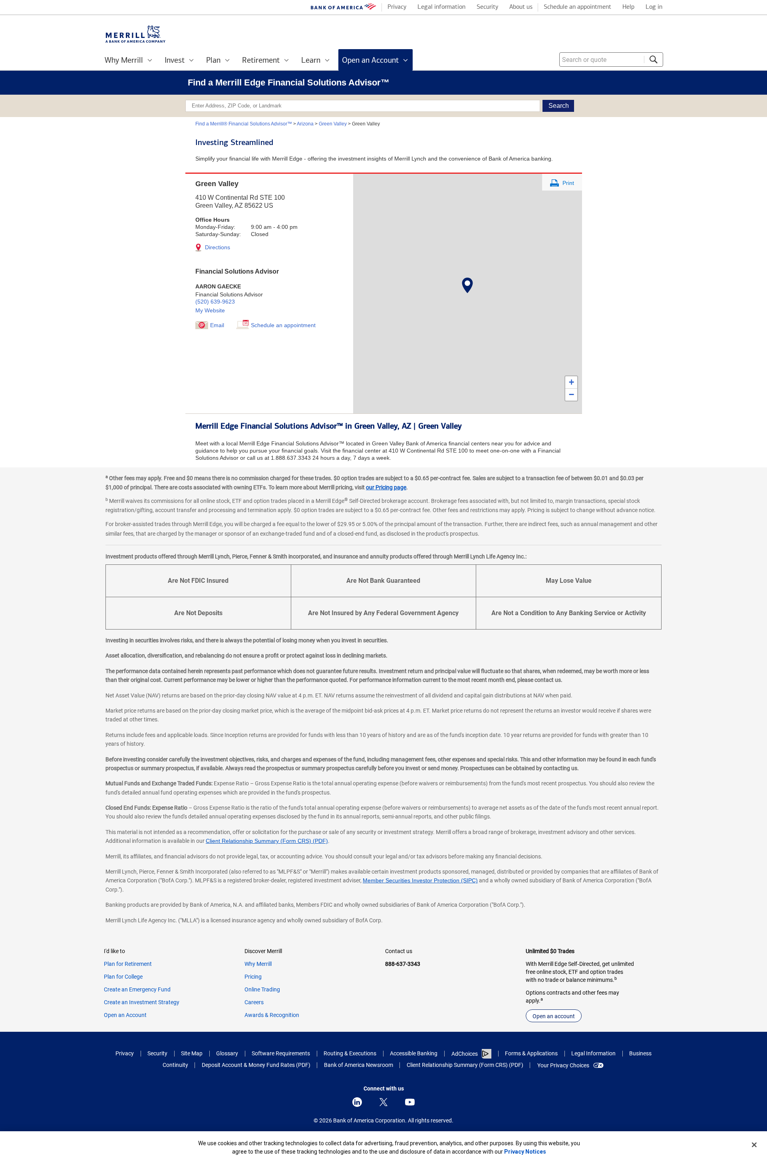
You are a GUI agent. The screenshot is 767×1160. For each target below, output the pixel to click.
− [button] (571, 394)
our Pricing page (386, 487)
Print (567, 183)
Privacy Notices (525, 1151)
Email (217, 325)
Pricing (253, 976)
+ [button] (571, 382)
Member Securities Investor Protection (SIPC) (420, 880)
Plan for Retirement (128, 964)
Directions (216, 247)
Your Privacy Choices (563, 1065)
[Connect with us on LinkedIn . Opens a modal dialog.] (357, 1102)
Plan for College (123, 976)
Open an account (554, 1016)
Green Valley (333, 124)
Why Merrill (258, 964)
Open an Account (125, 1015)
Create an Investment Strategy (141, 1002)
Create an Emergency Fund (137, 989)
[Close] (754, 1145)
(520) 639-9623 (215, 301)
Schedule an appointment (283, 325)
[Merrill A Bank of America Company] (135, 34)
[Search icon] (653, 59)
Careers (254, 1002)
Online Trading (262, 989)
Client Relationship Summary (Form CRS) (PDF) (267, 841)
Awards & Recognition (271, 1015)
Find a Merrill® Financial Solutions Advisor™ (243, 124)
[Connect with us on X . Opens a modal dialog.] (383, 1102)
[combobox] (611, 59)
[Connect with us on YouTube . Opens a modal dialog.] (410, 1102)
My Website (210, 310)
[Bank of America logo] (343, 8)
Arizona (305, 124)
